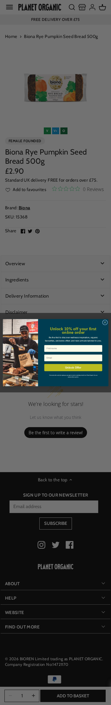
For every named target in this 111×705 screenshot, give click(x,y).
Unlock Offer (73, 367)
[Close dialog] (104, 322)
